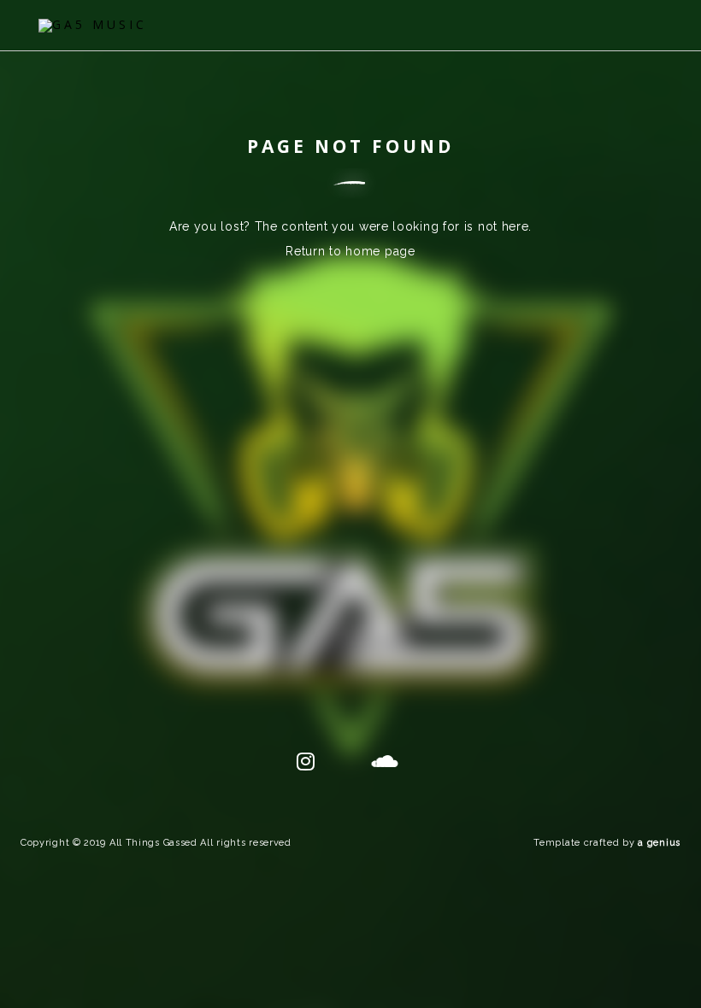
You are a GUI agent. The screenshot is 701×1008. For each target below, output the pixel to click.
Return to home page (350, 251)
